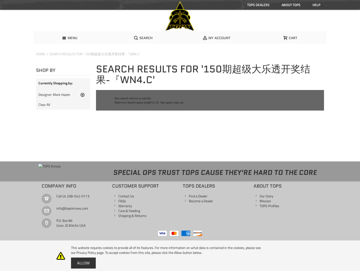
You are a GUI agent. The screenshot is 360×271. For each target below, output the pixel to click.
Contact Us (126, 196)
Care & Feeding (129, 210)
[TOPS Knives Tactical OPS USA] (180, 16)
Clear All (44, 104)
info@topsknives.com (72, 208)
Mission (265, 200)
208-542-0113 (78, 196)
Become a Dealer (201, 200)
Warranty (125, 205)
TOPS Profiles (269, 205)
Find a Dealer (198, 196)
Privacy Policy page (90, 252)
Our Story (266, 196)
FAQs (122, 200)
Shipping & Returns (132, 215)
